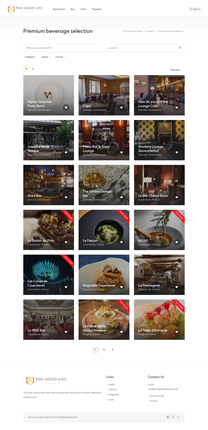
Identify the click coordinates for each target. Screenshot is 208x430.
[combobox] (176, 70)
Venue (45, 57)
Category (29, 57)
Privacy (154, 400)
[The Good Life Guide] (25, 9)
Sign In (196, 9)
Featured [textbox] (175, 69)
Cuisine (59, 57)
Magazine (96, 9)
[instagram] (173, 417)
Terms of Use (157, 395)
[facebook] (168, 417)
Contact (112, 389)
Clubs (83, 9)
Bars (73, 9)
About (111, 384)
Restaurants (59, 9)
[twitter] (178, 417)
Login (111, 399)
